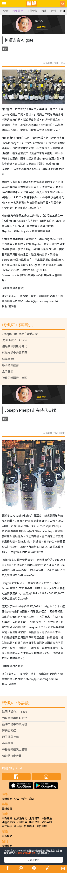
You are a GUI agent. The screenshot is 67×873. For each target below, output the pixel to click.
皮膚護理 (29, 826)
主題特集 (32, 10)
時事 (44, 10)
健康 (5, 10)
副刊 (53, 10)
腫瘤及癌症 (8, 822)
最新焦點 (7, 799)
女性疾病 (7, 826)
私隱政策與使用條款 (25, 853)
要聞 (16, 799)
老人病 (18, 826)
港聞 (4, 49)
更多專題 (41, 826)
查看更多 (42, 27)
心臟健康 (22, 822)
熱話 (24, 799)
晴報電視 (18, 10)
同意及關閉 (33, 859)
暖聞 (31, 799)
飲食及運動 (20, 818)
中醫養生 (46, 818)
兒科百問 (46, 822)
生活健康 (34, 818)
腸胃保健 (34, 822)
